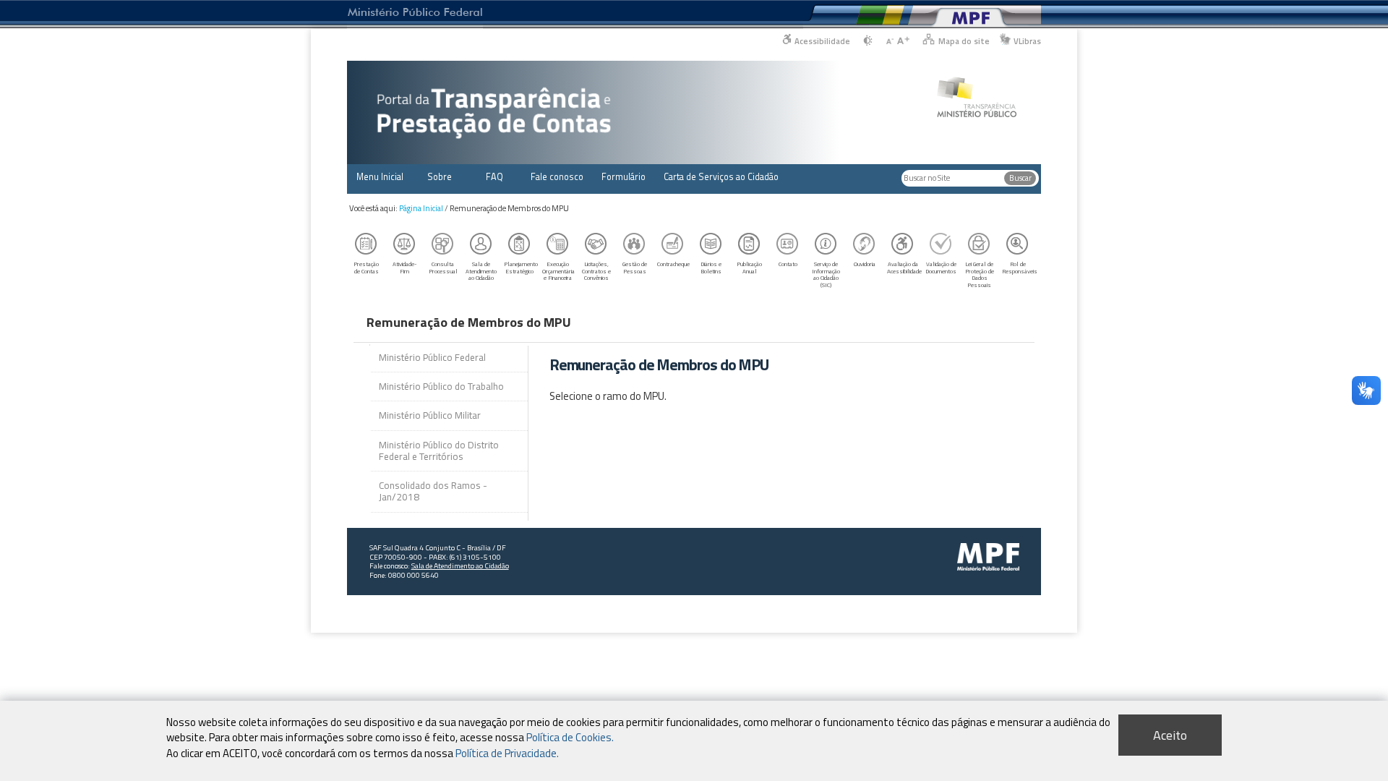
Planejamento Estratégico (521, 267)
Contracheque (673, 264)
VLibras (1027, 41)
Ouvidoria (864, 264)
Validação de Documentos (940, 267)
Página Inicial (421, 208)
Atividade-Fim (405, 267)
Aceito (1170, 735)
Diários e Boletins (711, 267)
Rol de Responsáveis (1019, 267)
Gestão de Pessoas (634, 267)
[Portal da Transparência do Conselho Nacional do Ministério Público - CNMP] (977, 89)
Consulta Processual (443, 267)
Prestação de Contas (366, 267)
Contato (788, 264)
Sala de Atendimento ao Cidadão (481, 271)
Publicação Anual (749, 267)
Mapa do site (964, 41)
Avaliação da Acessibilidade (904, 267)
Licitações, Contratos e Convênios (596, 271)
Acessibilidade (822, 41)
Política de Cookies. (570, 737)
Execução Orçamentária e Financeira (558, 271)
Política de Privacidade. (507, 752)
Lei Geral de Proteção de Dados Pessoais (979, 274)
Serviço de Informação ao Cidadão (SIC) (826, 274)
